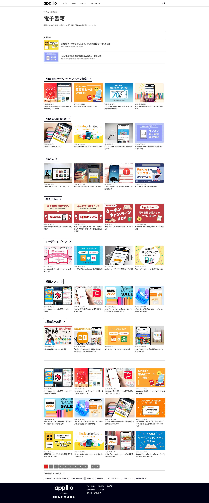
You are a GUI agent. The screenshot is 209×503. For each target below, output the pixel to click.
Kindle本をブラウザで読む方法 (146, 186)
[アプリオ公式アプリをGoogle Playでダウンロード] (62, 497)
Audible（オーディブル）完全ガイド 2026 (119, 269)
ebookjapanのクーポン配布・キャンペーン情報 (58, 310)
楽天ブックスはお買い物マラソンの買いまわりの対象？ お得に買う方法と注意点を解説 (88, 229)
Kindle (50, 159)
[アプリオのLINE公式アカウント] (74, 497)
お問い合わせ (91, 489)
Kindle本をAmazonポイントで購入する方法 (149, 108)
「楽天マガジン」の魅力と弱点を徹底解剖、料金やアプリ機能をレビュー (87, 350)
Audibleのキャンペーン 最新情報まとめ (149, 269)
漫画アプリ (52, 281)
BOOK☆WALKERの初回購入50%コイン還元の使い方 (149, 350)
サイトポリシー (101, 486)
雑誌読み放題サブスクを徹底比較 (55, 349)
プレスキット (100, 489)
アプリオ (47, 12)
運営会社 (89, 493)
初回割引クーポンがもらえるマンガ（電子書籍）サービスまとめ (85, 44)
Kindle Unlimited (56, 118)
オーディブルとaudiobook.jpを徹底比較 (88, 269)
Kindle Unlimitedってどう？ (53, 146)
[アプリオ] (50, 3)
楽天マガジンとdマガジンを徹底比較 (117, 349)
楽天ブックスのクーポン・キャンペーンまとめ (119, 228)
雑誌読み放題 (53, 321)
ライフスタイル (95, 3)
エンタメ (83, 3)
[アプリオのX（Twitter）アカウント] (54, 497)
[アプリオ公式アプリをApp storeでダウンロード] (65, 497)
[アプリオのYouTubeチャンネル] (71, 497)
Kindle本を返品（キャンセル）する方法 (87, 186)
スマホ (74, 3)
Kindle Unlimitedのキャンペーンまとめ (88, 146)
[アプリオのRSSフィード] (68, 497)
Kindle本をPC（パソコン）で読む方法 (56, 186)
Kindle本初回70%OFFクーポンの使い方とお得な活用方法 (119, 108)
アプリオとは (91, 486)
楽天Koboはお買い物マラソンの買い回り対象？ (58, 228)
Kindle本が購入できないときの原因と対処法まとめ (118, 188)
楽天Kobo (52, 199)
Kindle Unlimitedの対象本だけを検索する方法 (118, 148)
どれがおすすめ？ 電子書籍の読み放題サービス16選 (81, 56)
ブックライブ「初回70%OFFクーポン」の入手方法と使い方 (149, 310)
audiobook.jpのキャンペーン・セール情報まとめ (57, 270)
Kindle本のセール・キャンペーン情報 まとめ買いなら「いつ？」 (57, 108)
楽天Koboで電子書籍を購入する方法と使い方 (149, 228)
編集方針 (110, 486)
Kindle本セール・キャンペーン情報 (66, 78)
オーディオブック (56, 241)
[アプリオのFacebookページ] (59, 497)
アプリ (65, 3)
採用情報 (96, 493)
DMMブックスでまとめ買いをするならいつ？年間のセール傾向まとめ (119, 310)
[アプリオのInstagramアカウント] (56, 497)
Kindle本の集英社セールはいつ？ (85, 106)
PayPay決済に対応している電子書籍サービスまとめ (88, 310)
